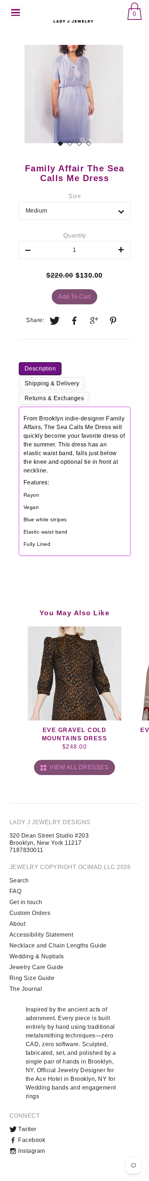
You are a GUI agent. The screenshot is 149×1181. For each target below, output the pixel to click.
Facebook (31, 1140)
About (17, 924)
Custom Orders (30, 913)
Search (19, 880)
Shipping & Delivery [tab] (52, 383)
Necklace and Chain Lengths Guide (58, 945)
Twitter (27, 1129)
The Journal (25, 989)
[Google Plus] (94, 320)
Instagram (31, 1151)
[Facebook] (74, 320)
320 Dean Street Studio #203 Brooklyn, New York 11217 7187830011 (49, 843)
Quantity (74, 235)
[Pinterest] (113, 320)
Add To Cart (74, 297)
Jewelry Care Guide (36, 967)
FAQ (15, 891)
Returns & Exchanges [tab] (54, 398)
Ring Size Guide (32, 978)
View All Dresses (77, 767)
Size (74, 196)
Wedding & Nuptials (36, 956)
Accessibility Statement (41, 935)
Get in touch (25, 902)
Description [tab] (40, 368)
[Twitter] (55, 320)
